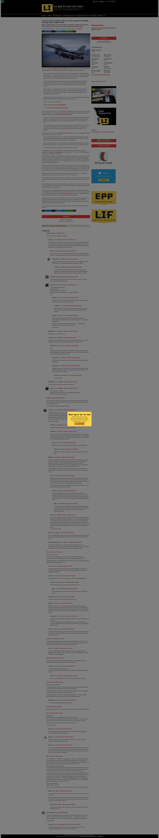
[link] (79, 413)
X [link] (90, 413)
